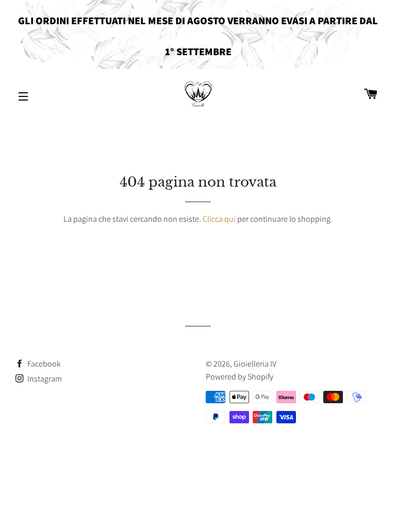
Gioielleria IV (255, 363)
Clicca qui (219, 218)
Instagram (44, 378)
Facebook (43, 363)
